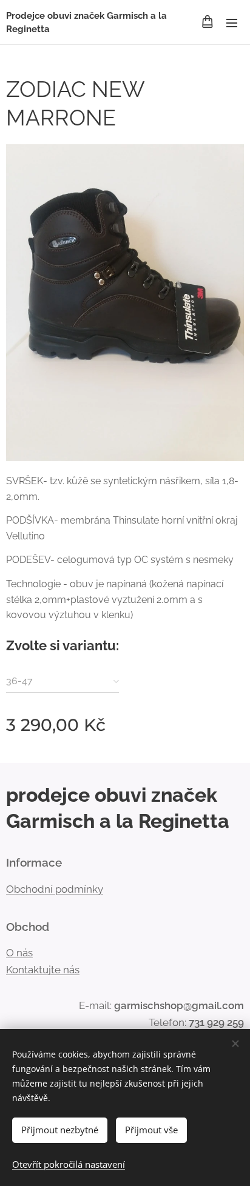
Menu (232, 22)
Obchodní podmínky (54, 889)
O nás (19, 953)
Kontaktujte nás (42, 970)
